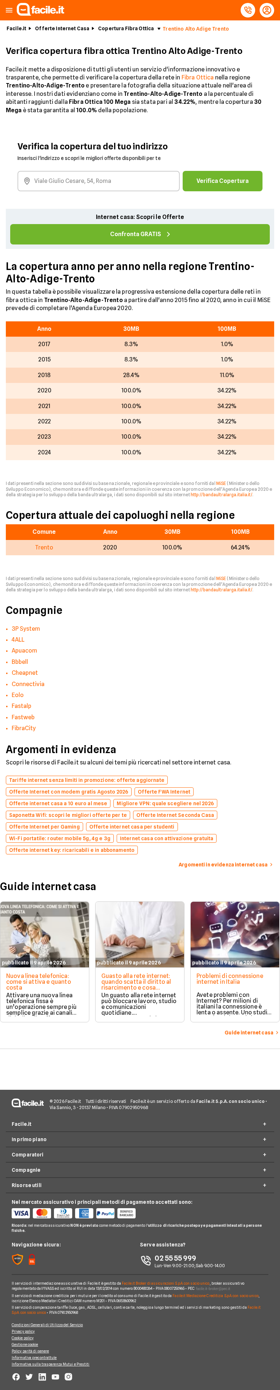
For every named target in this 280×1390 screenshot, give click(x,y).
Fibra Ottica (198, 77)
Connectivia (28, 684)
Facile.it (16, 28)
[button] (9, 10)
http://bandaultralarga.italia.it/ (221, 494)
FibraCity (24, 728)
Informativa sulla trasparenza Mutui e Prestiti (51, 1364)
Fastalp (21, 705)
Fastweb (23, 717)
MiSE (221, 483)
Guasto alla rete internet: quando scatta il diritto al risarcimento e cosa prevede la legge (136, 984)
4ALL (18, 639)
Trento (44, 547)
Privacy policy (23, 1331)
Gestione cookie (25, 1344)
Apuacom (24, 650)
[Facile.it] (40, 13)
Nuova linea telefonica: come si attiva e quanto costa (38, 981)
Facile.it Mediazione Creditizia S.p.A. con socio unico (215, 1295)
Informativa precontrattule (34, 1357)
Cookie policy (23, 1338)
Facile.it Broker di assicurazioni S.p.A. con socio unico (166, 1283)
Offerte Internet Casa (62, 28)
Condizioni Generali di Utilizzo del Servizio (47, 1325)
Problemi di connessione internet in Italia (230, 978)
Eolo (18, 695)
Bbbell (20, 661)
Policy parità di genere (30, 1351)
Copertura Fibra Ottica (126, 28)
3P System (26, 628)
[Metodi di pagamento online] (76, 1213)
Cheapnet (25, 672)
